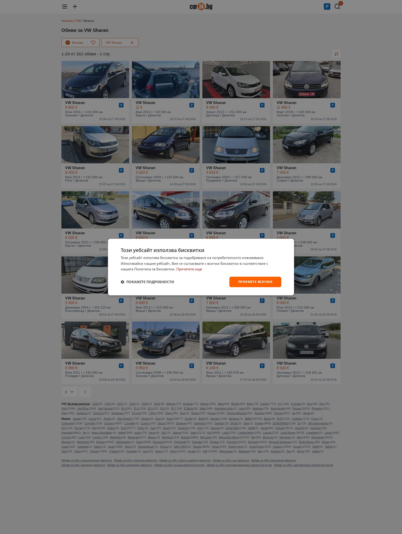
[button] (147, 282)
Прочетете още (189, 269)
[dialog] (201, 267)
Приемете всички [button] (255, 281)
